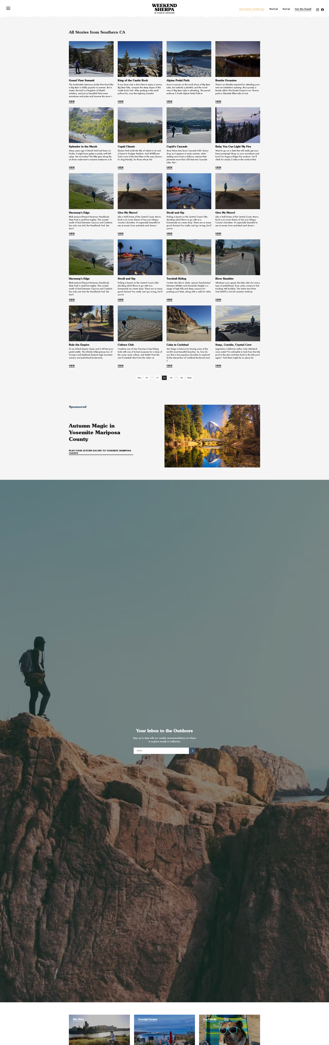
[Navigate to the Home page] (164, 8)
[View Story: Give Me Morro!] (140, 191)
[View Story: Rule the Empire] (91, 323)
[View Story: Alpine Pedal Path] (189, 59)
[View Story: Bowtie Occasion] (237, 59)
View (72, 101)
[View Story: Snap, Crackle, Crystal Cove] (237, 323)
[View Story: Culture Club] (140, 323)
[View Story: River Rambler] (237, 257)
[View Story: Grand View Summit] (91, 59)
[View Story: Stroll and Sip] (189, 191)
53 (171, 378)
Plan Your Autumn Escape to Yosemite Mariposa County (100, 452)
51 (157, 378)
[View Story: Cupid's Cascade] (189, 125)
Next (189, 378)
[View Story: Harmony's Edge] (91, 191)
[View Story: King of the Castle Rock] (140, 59)
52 (164, 378)
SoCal (286, 9)
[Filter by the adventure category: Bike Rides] (99, 1016)
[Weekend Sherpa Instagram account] (318, 9)
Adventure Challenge (251, 9)
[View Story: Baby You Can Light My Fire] (237, 125)
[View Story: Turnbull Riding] (189, 257)
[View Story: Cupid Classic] (140, 125)
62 (181, 378)
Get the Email (303, 9)
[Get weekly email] (192, 751)
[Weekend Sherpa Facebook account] (323, 9)
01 (147, 378)
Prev (139, 378)
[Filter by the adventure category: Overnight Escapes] (164, 1016)
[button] (8, 8)
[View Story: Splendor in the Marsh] (91, 125)
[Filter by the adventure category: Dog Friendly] (229, 1016)
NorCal (273, 9)
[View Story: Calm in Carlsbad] (189, 323)
